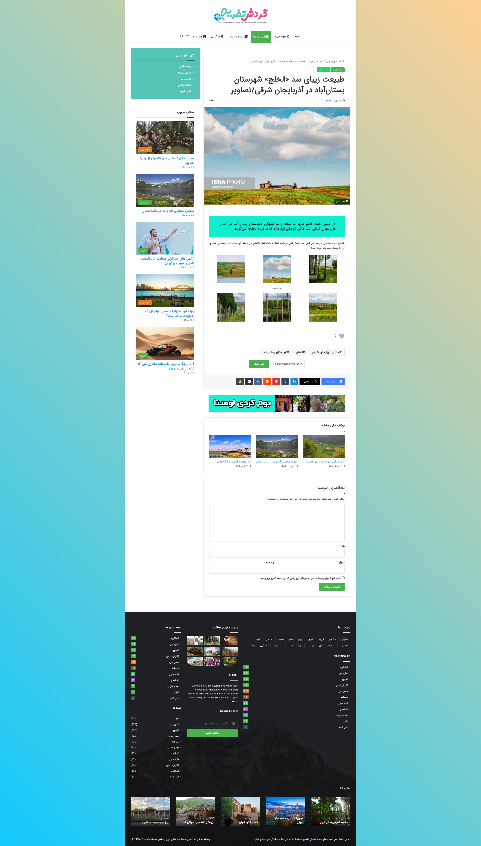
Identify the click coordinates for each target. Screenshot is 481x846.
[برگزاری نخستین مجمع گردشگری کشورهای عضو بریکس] (212, 661)
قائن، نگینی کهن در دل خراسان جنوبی (242, 820)
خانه (297, 37)
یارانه (252, 645)
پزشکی (311, 645)
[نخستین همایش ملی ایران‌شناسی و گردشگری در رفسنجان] (195, 661)
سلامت (281, 639)
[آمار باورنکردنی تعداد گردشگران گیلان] (230, 651)
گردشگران (278, 645)
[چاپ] (240, 381)
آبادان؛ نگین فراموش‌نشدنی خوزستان (288, 820)
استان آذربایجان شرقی (326, 352)
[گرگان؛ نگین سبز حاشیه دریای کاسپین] (324, 446)
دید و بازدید (237, 37)
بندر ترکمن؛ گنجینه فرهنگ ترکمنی (233, 462)
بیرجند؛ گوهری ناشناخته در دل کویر (197, 820)
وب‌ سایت (269, 562)
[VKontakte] (258, 381)
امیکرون (332, 639)
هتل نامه (198, 37)
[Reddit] (267, 381)
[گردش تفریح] (240, 15)
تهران (300, 639)
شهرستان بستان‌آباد (275, 352)
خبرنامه (344, 697)
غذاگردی (216, 37)
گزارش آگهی (341, 685)
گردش (290, 645)
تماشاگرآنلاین (184, 85)
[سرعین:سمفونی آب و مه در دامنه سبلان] (277, 446)
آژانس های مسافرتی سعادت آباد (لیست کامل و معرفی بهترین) (167, 261)
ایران (321, 639)
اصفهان (344, 639)
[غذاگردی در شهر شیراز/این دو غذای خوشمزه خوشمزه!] (195, 651)
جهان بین (281, 37)
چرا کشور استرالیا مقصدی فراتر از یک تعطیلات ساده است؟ (169, 314)
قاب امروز (323, 70)
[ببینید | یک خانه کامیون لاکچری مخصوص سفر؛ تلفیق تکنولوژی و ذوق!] (212, 651)
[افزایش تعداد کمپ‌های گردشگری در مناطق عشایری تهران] (212, 640)
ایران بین (260, 37)
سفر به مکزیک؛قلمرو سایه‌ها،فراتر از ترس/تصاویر (167, 160)
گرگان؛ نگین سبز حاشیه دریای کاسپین (325, 462)
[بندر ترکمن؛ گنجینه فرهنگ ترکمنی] (230, 446)
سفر (291, 639)
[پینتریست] (276, 381)
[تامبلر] (285, 381)
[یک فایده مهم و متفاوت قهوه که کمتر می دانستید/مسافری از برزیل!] (230, 640)
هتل (321, 645)
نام (342, 546)
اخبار (346, 721)
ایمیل (341, 562)
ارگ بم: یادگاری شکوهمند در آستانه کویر (153, 820)
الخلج (299, 352)
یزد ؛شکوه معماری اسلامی (335, 822)
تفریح (311, 639)
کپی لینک (259, 364)
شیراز (258, 639)
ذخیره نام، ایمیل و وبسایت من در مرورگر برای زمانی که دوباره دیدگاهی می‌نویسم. (300, 578)
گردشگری (264, 645)
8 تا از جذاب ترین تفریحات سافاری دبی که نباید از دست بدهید (165, 366)
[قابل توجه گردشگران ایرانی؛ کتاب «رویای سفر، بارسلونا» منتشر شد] (195, 640)
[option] (330, 811)
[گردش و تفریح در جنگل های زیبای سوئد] (230, 661)
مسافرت (332, 645)
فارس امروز (185, 91)
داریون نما (186, 79)
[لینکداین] (294, 381)
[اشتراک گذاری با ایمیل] (249, 381)
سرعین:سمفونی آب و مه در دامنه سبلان (277, 462)
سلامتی (269, 639)
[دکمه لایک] (342, 336)
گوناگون (344, 667)
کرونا (300, 645)
